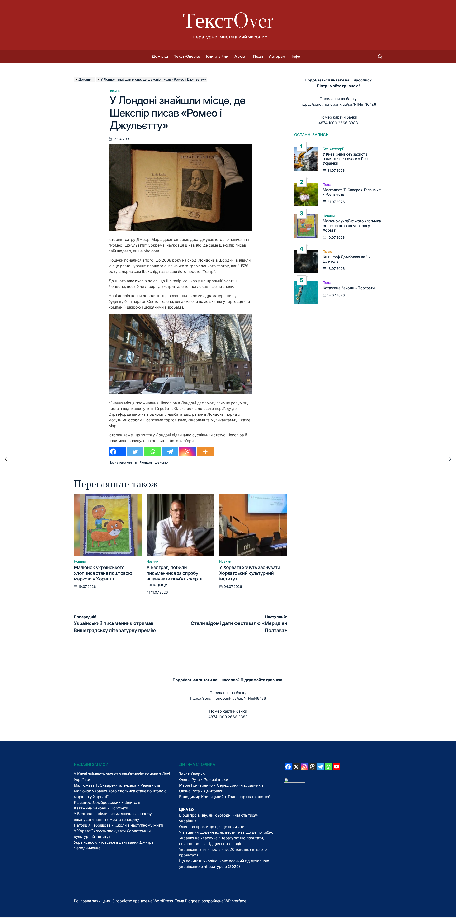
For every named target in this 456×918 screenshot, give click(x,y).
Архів (239, 56)
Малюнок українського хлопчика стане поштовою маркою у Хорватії (103, 573)
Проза (328, 251)
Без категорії (333, 149)
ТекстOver (228, 20)
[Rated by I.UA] (294, 780)
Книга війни (217, 56)
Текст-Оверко (187, 56)
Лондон (146, 462)
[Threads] (312, 766)
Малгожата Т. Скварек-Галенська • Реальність (352, 192)
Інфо (296, 56)
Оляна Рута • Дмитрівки (201, 791)
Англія (132, 462)
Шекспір (161, 462)
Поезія (328, 184)
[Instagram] (187, 451)
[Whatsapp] (152, 451)
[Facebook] (288, 766)
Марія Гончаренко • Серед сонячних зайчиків (221, 785)
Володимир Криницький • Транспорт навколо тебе (225, 796)
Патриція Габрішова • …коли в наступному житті (118, 825)
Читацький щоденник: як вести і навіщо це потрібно (226, 832)
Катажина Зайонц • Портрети (349, 287)
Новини (114, 91)
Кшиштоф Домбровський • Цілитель (346, 259)
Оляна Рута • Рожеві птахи (203, 779)
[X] (296, 766)
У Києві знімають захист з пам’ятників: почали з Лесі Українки (345, 159)
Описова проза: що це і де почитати (211, 826)
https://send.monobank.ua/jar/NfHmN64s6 (338, 104)
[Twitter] (135, 451)
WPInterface (235, 901)
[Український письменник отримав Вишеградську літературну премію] (5, 459)
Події (258, 56)
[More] (205, 451)
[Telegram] (170, 451)
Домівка (160, 56)
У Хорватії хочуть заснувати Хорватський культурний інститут (249, 573)
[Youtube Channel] (336, 766)
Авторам (277, 56)
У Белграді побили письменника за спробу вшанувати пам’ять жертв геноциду (174, 576)
